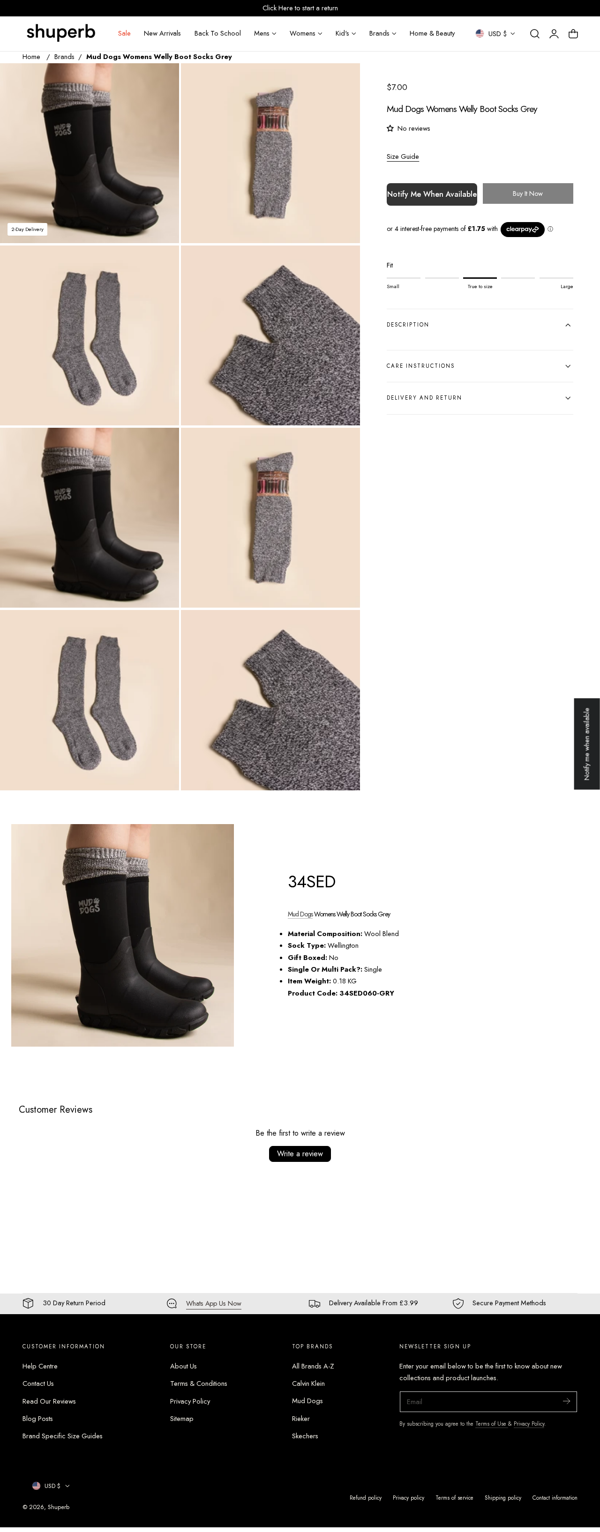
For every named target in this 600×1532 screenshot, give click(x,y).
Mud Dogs (300, 914)
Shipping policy (503, 1498)
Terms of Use (491, 1424)
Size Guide (403, 156)
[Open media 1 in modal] (162, 80)
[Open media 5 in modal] (162, 444)
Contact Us (38, 1383)
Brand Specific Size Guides (62, 1436)
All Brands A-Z (313, 1366)
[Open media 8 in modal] (343, 627)
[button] (534, 33)
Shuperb (58, 1506)
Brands (64, 57)
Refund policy (366, 1498)
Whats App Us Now (213, 1303)
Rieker (301, 1418)
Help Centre (40, 1366)
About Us (183, 1366)
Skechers (305, 1436)
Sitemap (182, 1418)
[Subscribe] (566, 1401)
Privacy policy (408, 1498)
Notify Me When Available (432, 194)
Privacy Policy (190, 1401)
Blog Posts (37, 1418)
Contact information (555, 1498)
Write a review (300, 1153)
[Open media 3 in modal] (162, 262)
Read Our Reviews (49, 1401)
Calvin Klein (308, 1383)
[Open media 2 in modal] (343, 80)
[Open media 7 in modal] (162, 627)
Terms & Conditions (198, 1383)
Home (31, 57)
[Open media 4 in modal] (343, 262)
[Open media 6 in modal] (343, 444)
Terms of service (454, 1498)
